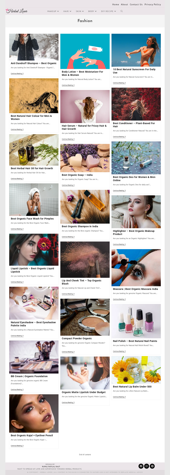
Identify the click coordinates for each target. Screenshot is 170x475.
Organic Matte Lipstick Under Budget (84, 392)
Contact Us (136, 4)
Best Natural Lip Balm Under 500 (132, 386)
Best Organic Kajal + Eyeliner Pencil (32, 435)
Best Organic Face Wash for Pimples (32, 218)
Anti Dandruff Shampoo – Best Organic (34, 63)
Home (115, 4)
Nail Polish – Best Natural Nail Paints (135, 341)
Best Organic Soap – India (77, 174)
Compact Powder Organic (77, 338)
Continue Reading (17, 73)
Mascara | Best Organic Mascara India (135, 288)
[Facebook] (141, 466)
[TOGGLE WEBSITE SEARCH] (121, 11)
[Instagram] (146, 466)
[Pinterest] (152, 466)
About (124, 4)
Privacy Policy (153, 4)
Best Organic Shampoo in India (80, 226)
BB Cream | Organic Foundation (29, 376)
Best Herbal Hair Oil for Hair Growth (32, 168)
